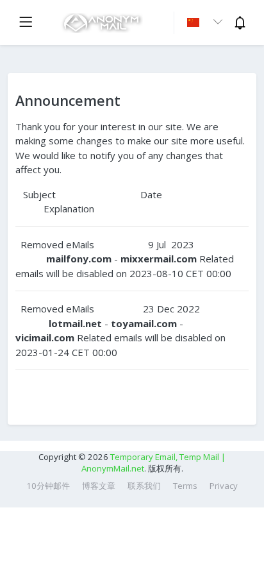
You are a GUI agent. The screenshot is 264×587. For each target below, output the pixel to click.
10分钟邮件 (48, 485)
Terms (185, 485)
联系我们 (144, 485)
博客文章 (98, 485)
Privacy (224, 485)
